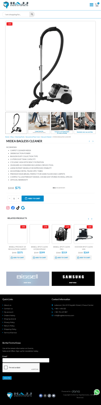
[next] (93, 141)
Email (5, 356)
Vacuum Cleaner (46, 137)
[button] (8, 66)
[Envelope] (54, 396)
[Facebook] (41, 396)
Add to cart (34, 198)
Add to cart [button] (18, 258)
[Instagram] (45, 396)
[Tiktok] (49, 396)
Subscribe (7, 378)
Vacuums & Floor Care (32, 137)
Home (7, 137)
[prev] (89, 141)
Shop (12, 137)
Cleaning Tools (19, 137)
